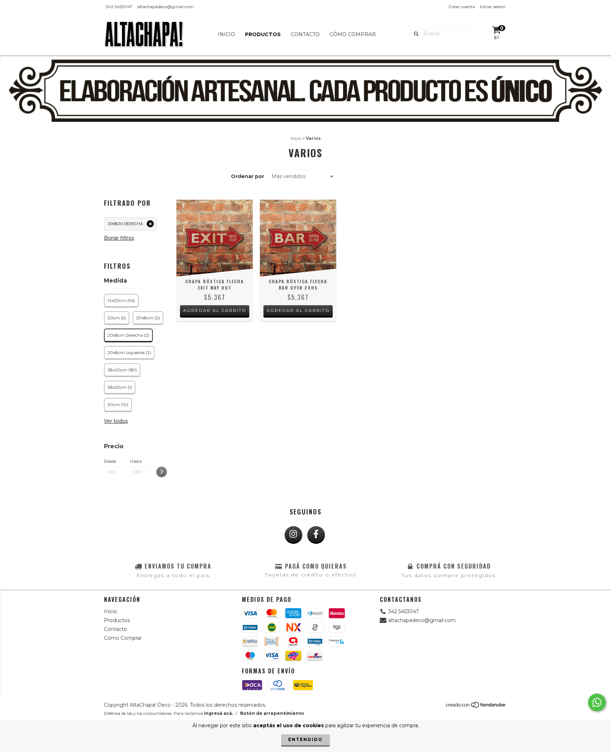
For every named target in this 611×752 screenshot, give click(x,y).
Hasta (136, 461)
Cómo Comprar (353, 34)
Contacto (305, 34)
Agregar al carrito (214, 310)
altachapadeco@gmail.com (165, 6)
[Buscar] (415, 33)
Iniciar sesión (492, 6)
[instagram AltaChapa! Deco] (293, 535)
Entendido (305, 739)
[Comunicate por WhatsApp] (597, 702)
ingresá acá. (218, 713)
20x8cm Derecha (125, 223)
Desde (110, 461)
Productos (263, 34)
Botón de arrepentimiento (272, 713)
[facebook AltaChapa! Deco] (316, 535)
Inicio (226, 34)
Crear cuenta (461, 6)
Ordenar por (247, 176)
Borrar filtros (119, 238)
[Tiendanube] (476, 707)
